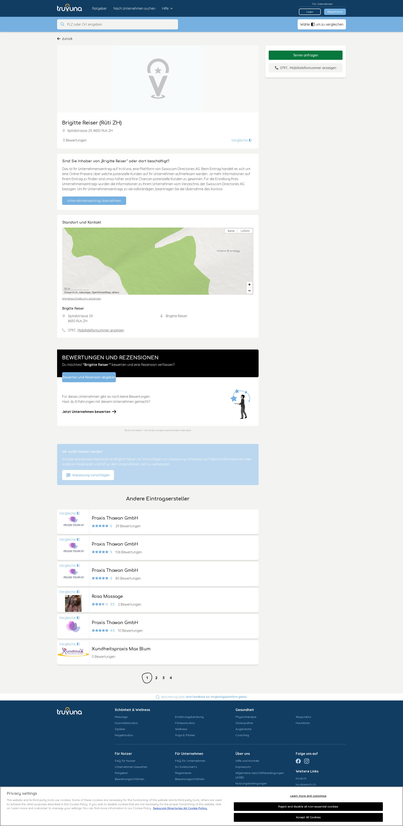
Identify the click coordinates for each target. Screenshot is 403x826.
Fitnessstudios (185, 723)
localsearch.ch (306, 784)
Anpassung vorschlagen (90, 475)
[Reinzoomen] (249, 284)
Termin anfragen (305, 55)
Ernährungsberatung (189, 717)
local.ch (301, 778)
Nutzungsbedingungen (251, 783)
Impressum (243, 767)
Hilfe (165, 8)
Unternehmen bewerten (131, 767)
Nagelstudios (124, 735)
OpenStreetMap (101, 292)
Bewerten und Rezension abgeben (89, 377)
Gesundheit (245, 710)
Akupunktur (303, 717)
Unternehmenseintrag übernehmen (94, 201)
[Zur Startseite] (72, 8)
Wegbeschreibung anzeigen (81, 298)
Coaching (242, 735)
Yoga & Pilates (185, 735)
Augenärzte (243, 729)
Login (309, 11)
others (115, 292)
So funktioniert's (186, 767)
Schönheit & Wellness (132, 710)
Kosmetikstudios (126, 723)
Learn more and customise (308, 795)
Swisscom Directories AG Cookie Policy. (180, 808)
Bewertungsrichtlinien (129, 779)
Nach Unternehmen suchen (134, 8)
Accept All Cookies (308, 817)
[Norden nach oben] (249, 238)
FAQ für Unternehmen (190, 761)
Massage (121, 717)
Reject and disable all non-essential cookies (308, 806)
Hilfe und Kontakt (247, 761)
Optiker (120, 729)
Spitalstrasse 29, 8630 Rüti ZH (90, 130)
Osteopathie (244, 723)
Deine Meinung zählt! (204, 696)
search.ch (72, 292)
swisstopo (84, 292)
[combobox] (121, 24)
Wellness (181, 729)
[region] (158, 261)
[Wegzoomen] (249, 291)
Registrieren (335, 11)
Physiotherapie (246, 717)
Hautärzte (303, 723)
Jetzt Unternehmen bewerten (86, 412)
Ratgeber (99, 8)
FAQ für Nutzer (125, 761)
